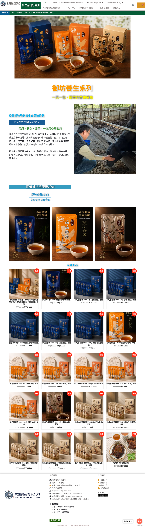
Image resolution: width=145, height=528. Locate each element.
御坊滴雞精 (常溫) (114, 3)
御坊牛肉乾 (70, 8)
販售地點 (116, 8)
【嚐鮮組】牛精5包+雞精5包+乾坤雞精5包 (67, 3)
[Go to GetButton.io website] (139, 525)
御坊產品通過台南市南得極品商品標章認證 (27, 12)
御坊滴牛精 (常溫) (94, 3)
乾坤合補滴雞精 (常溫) (51, 8)
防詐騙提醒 (104, 8)
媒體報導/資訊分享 (87, 8)
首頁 (44, 3)
